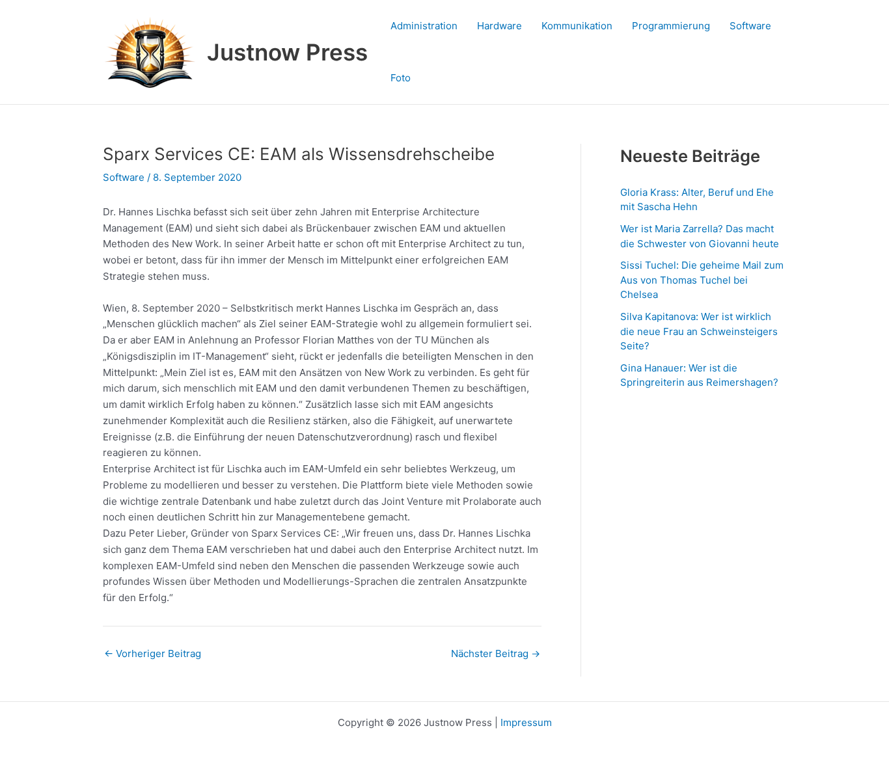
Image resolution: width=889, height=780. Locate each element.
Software (750, 26)
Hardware (499, 26)
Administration (424, 26)
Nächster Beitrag (495, 653)
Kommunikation (576, 26)
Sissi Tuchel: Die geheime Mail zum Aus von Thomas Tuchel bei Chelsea (702, 280)
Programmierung (671, 26)
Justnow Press (287, 52)
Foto (400, 78)
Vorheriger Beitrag (152, 653)
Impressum (526, 722)
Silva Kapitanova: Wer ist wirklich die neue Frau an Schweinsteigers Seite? (699, 331)
